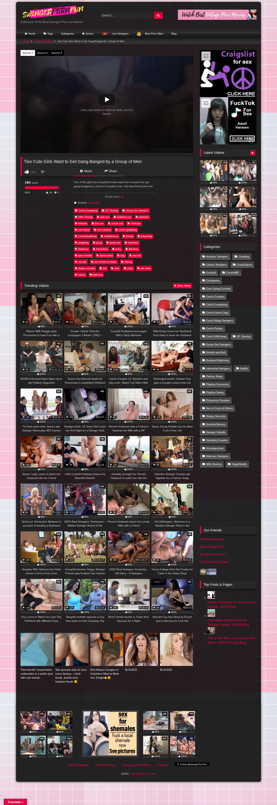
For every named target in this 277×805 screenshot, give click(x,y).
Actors (89, 33)
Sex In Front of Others (219, 408)
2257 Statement (78, 765)
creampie (136, 223)
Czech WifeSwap (216, 336)
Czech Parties (214, 328)
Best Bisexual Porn (213, 554)
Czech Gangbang (43, 41)
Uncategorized (214, 448)
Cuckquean (213, 280)
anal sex (104, 216)
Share (112, 171)
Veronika (94, 202)
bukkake (82, 223)
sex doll (82, 261)
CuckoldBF (232, 272)
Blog (174, 33)
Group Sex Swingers (137, 210)
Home (31, 33)
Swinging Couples (216, 440)
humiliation (102, 249)
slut (105, 268)
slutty (130, 268)
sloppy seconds (86, 268)
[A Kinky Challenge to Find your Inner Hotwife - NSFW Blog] (211, 597)
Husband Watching (217, 360)
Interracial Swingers (218, 368)
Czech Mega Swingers (219, 320)
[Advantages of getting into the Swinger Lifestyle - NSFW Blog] (211, 615)
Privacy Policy (105, 765)
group (99, 242)
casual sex (117, 223)
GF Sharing (112, 210)
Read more (112, 196)
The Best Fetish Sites (214, 561)
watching (98, 274)
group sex (115, 242)
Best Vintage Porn (212, 546)
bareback (144, 216)
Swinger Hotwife (215, 432)
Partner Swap (214, 376)
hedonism (133, 242)
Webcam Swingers (217, 456)
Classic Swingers (216, 264)
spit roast (145, 268)
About (87, 171)
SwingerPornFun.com (143, 773)
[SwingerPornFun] (53, 12)
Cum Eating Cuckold (218, 288)
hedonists (83, 249)
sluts (116, 268)
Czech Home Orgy (217, 312)
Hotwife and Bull (215, 352)
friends (129, 236)
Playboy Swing (214, 392)
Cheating (243, 256)
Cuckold (211, 272)
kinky (118, 249)
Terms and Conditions (136, 765)
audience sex (124, 216)
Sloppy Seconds (215, 416)
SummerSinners (215, 424)
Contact (163, 765)
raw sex (136, 255)
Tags (50, 33)
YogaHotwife (239, 464)
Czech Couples (215, 296)
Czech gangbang (128, 229)
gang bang (146, 236)
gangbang (83, 242)
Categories (67, 33)
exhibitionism (111, 236)
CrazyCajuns (244, 264)
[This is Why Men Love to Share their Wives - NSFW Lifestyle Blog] (211, 633)
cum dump (84, 229)
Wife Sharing (86, 216)
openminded (106, 255)
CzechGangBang (87, 236)
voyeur (81, 274)
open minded (85, 255)
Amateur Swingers (217, 256)
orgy (122, 255)
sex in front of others (105, 261)
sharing (128, 261)
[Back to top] (265, 793)
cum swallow (104, 229)
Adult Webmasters (212, 539)
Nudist (244, 368)
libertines (133, 249)
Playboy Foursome (217, 384)
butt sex (99, 223)
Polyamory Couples (217, 400)
